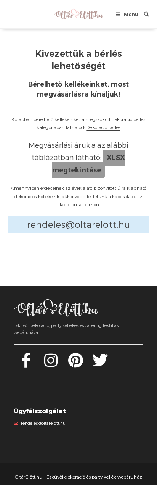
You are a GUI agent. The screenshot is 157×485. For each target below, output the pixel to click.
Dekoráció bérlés (103, 127)
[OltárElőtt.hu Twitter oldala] (100, 364)
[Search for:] (143, 14)
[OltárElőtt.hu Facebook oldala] (26, 364)
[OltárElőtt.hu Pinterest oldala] (75, 364)
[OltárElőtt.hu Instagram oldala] (51, 364)
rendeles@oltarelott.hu (43, 423)
